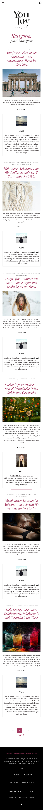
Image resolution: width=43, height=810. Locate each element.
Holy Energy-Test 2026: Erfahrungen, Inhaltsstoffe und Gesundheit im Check (21, 613)
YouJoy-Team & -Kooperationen (21, 783)
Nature (32, 49)
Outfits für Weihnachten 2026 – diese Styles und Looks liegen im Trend (21, 283)
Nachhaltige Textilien (31, 273)
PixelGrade (31, 797)
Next (20, 735)
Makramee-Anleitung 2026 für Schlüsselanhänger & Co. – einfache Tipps (21, 172)
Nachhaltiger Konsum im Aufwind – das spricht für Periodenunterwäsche (21, 504)
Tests (37, 606)
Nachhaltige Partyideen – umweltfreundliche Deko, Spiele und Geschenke (21, 389)
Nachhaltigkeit (23, 49)
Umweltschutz (9, 433)
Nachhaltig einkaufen (28, 379)
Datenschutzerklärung (16, 791)
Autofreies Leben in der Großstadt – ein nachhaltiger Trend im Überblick (21, 58)
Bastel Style (21, 162)
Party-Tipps (30, 381)
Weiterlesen (21, 109)
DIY (28, 162)
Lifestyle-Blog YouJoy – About (21, 774)
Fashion (19, 273)
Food (20, 606)
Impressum (31, 791)
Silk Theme (22, 797)
